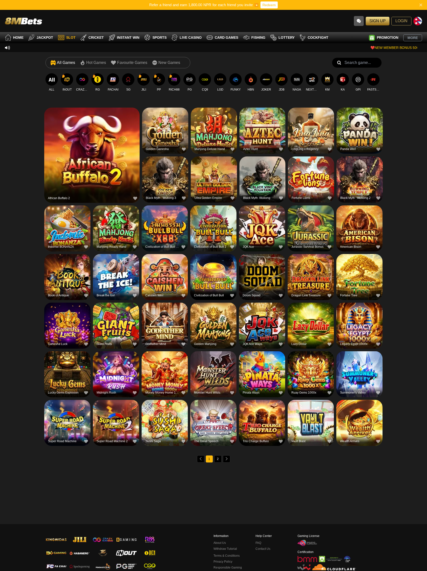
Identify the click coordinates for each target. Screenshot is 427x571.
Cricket (96, 37)
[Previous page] (200, 459)
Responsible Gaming (228, 567)
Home (18, 37)
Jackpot (45, 37)
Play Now (92, 156)
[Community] (359, 21)
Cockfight (318, 37)
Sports (159, 37)
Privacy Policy (223, 561)
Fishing (258, 37)
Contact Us (263, 549)
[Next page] (226, 459)
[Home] (23, 21)
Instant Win (128, 37)
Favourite (92, 144)
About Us (220, 543)
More (412, 38)
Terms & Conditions (227, 555)
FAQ (258, 543)
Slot (71, 37)
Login (401, 21)
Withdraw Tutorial (225, 549)
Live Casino (191, 37)
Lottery (286, 37)
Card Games (226, 37)
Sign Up (377, 21)
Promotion (387, 37)
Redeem (269, 5)
